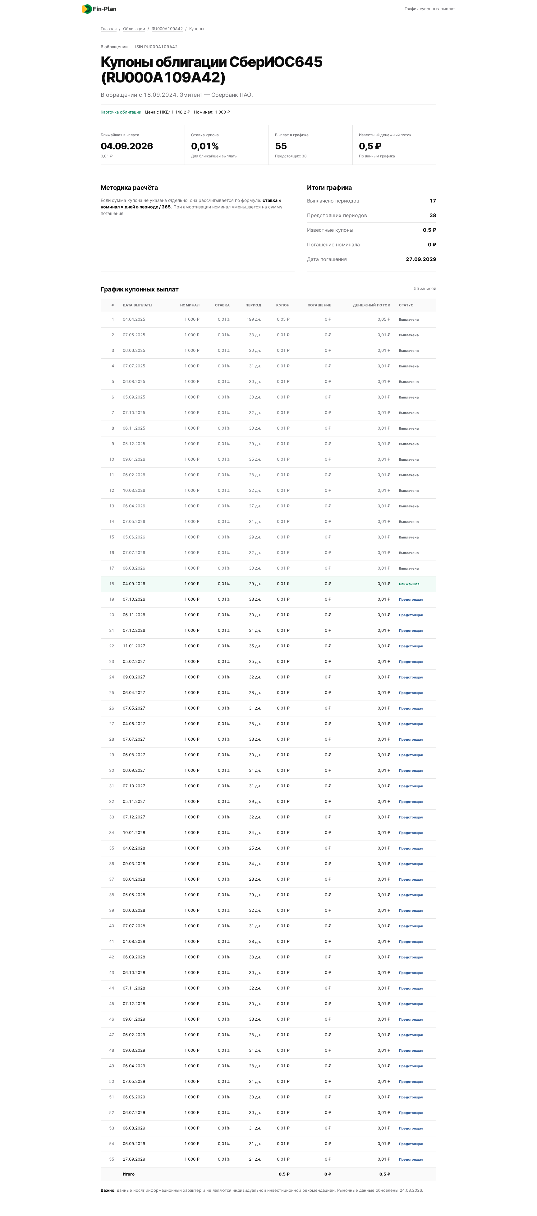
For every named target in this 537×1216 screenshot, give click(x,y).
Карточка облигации (121, 111)
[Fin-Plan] (99, 9)
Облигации (134, 28)
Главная (109, 28)
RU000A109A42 (167, 28)
